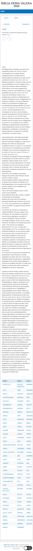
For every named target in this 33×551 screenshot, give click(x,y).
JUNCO (5, 416)
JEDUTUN (29, 412)
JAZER (28, 430)
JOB (18, 456)
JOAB (19, 478)
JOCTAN (20, 445)
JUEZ (4, 427)
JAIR (27, 463)
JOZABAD (6, 498)
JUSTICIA (6, 401)
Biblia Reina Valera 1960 (16, 4)
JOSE (19, 390)
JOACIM (19, 470)
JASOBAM (29, 394)
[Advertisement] (16, 53)
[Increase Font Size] (4, 38)
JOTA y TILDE (7, 513)
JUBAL (5, 467)
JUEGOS (5, 430)
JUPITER (5, 412)
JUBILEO (5, 463)
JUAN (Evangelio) (8, 478)
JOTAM (5, 509)
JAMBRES (29, 456)
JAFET (28, 478)
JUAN (4, 485)
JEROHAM (20, 516)
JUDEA (5, 448)
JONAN (19, 423)
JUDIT (5, 438)
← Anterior (6, 24)
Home (6, 18)
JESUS (19, 505)
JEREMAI (29, 384)
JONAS (19, 427)
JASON (28, 441)
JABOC (28, 505)
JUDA (4, 459)
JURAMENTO (7, 405)
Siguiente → (26, 24)
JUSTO (5, 394)
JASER (28, 445)
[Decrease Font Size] (9, 38)
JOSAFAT (20, 394)
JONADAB (20, 430)
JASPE (28, 438)
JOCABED (20, 452)
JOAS (19, 459)
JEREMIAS (20, 527)
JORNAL (20, 405)
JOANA (19, 467)
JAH (27, 470)
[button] (28, 548)
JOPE (19, 416)
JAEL (28, 481)
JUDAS (5, 456)
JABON (28, 502)
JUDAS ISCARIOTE (9, 452)
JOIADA (19, 434)
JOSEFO (5, 524)
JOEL (19, 441)
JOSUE (5, 516)
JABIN (28, 509)
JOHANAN (20, 438)
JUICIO (5, 423)
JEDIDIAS (29, 416)
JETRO (19, 498)
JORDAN (20, 408)
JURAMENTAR (7, 408)
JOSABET (20, 401)
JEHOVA (29, 405)
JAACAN (29, 524)
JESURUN (20, 509)
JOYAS (5, 502)
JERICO (5, 527)
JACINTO (29, 498)
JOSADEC (20, 397)
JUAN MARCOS (8, 481)
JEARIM (28, 427)
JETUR (19, 494)
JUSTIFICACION (8, 397)
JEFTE (28, 408)
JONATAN (20, 419)
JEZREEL (20, 485)
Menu (3, 11)
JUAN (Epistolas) (8, 474)
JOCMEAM (20, 448)
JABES (28, 513)
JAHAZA (29, 467)
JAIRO (28, 459)
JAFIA (28, 474)
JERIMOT (20, 524)
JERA (28, 397)
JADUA (28, 485)
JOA (18, 481)
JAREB (28, 448)
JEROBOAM (21, 520)
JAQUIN (28, 452)
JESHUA (20, 513)
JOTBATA (6, 505)
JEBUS (28, 423)
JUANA (5, 470)
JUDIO (5, 441)
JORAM (19, 412)
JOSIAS (5, 520)
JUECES (5, 434)
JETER (19, 502)
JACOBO (29, 489)
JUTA (4, 390)
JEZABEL (20, 489)
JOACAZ (20, 474)
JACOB (28, 494)
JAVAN (28, 434)
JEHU (28, 401)
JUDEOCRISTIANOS (9, 445)
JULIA (5, 419)
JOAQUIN (20, 463)
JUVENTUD (6, 384)
